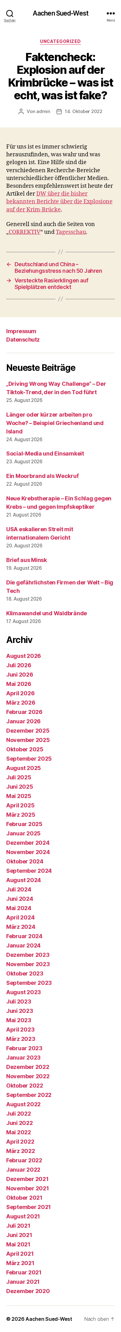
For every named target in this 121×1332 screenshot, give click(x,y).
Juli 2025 (18, 777)
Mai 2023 (18, 1020)
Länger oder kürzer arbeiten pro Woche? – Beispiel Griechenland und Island (55, 423)
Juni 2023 (19, 1011)
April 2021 (20, 1253)
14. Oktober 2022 (83, 111)
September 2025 (29, 758)
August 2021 (23, 1216)
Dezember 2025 (28, 730)
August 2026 (23, 656)
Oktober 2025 (24, 749)
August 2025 (23, 768)
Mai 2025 (18, 796)
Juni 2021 (19, 1235)
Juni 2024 (19, 898)
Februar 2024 (24, 936)
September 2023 (29, 983)
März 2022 (20, 1151)
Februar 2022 (24, 1160)
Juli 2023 (18, 1001)
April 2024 (20, 917)
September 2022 (29, 1095)
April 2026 (20, 693)
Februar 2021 (24, 1272)
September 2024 (29, 870)
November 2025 (28, 740)
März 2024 (20, 926)
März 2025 (20, 814)
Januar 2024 (23, 945)
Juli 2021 (18, 1225)
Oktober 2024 (24, 861)
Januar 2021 (23, 1281)
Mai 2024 (18, 908)
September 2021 (28, 1207)
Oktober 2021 (24, 1197)
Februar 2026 (24, 712)
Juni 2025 (19, 786)
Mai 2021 (18, 1244)
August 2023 (23, 992)
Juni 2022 (19, 1123)
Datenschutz (23, 339)
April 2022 (20, 1141)
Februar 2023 (24, 1048)
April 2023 (20, 1029)
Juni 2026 (19, 674)
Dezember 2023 (28, 955)
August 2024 (23, 880)
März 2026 (20, 702)
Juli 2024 (18, 889)
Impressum (21, 331)
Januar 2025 (23, 833)
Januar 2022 (23, 1169)
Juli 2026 (18, 665)
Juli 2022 (18, 1113)
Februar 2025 (24, 824)
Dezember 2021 (27, 1179)
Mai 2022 (18, 1132)
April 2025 (20, 805)
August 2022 (23, 1104)
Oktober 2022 (24, 1085)
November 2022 (28, 1076)
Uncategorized (60, 41)
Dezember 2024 (28, 842)
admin (43, 111)
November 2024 (28, 852)
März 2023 (20, 1039)
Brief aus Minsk (26, 560)
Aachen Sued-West (60, 13)
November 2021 (27, 1188)
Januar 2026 (23, 721)
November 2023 (28, 964)
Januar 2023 (23, 1057)
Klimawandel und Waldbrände (46, 613)
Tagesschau (71, 232)
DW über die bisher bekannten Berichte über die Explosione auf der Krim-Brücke (59, 201)
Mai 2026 (18, 684)
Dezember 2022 (27, 1067)
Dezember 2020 (28, 1291)
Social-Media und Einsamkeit (45, 453)
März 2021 (20, 1263)
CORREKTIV (24, 232)
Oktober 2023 (24, 973)
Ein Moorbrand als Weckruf (42, 476)
